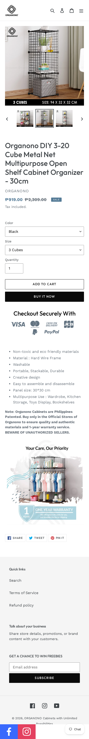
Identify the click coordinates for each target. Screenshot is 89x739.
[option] (25, 118)
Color (9, 223)
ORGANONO (33, 718)
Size (8, 241)
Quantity (11, 260)
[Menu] (81, 10)
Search (15, 580)
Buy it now (44, 296)
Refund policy (21, 605)
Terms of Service (23, 593)
